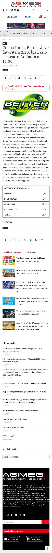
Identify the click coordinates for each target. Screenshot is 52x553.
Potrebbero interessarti (13, 251)
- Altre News (31, 251)
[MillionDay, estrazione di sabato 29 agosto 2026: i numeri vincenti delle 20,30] (9, 272)
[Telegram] (12, 10)
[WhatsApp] (24, 77)
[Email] (36, 77)
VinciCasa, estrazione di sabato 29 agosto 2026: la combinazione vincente (22, 349)
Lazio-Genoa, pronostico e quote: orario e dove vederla (24, 382)
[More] (42, 77)
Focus (11, 39)
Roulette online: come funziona (15, 418)
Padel (25, 32)
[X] (15, 10)
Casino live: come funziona (13, 427)
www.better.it (23, 176)
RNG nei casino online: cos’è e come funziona (20, 410)
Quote (42, 32)
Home (5, 39)
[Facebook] (4, 10)
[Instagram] (6, 10)
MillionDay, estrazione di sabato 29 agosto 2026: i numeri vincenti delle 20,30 (25, 359)
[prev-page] (4, 334)
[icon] (14, 540)
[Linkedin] (9, 10)
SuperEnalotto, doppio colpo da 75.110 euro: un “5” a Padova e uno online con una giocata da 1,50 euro (32, 300)
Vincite (12, 32)
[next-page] (8, 334)
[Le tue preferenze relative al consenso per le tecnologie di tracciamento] (47, 548)
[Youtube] (18, 10)
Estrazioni (33, 32)
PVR (18, 32)
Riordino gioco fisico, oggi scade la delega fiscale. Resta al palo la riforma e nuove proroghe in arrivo (25, 400)
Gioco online (5, 32)
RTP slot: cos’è (8, 435)
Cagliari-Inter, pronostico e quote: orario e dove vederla (24, 391)
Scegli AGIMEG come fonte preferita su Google (26, 86)
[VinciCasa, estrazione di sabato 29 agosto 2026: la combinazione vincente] (9, 259)
